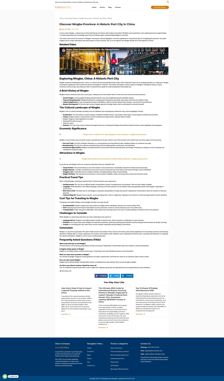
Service (102, 7)
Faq (88, 362)
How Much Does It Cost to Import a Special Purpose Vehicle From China (76, 290)
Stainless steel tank (117, 358)
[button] (101, 276)
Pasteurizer (115, 362)
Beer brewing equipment (120, 355)
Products (90, 351)
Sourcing (68, 18)
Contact (118, 7)
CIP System (115, 365)
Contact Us (91, 365)
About (89, 358)
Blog (110, 7)
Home (94, 7)
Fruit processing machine (120, 351)
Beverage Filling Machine (119, 369)
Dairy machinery (116, 348)
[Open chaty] (5, 376)
